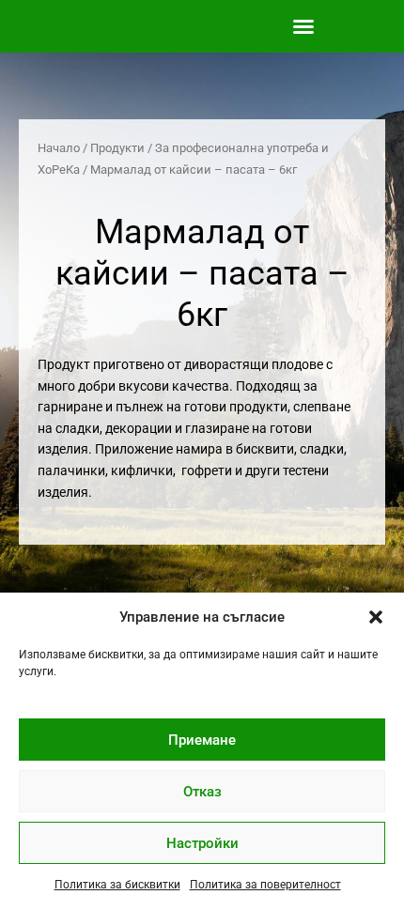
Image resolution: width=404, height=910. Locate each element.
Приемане (202, 740)
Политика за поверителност (265, 884)
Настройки (202, 843)
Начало (59, 148)
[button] (375, 617)
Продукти (117, 148)
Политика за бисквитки (117, 884)
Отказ (202, 791)
